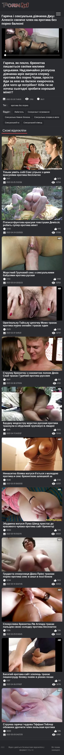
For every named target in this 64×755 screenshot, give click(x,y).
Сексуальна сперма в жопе (46, 117)
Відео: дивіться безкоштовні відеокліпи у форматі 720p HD (26, 748)
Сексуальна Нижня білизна (17, 117)
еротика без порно (19, 105)
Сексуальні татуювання (39, 112)
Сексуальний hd (12, 123)
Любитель (19, 112)
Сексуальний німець (33, 123)
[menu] (58, 14)
